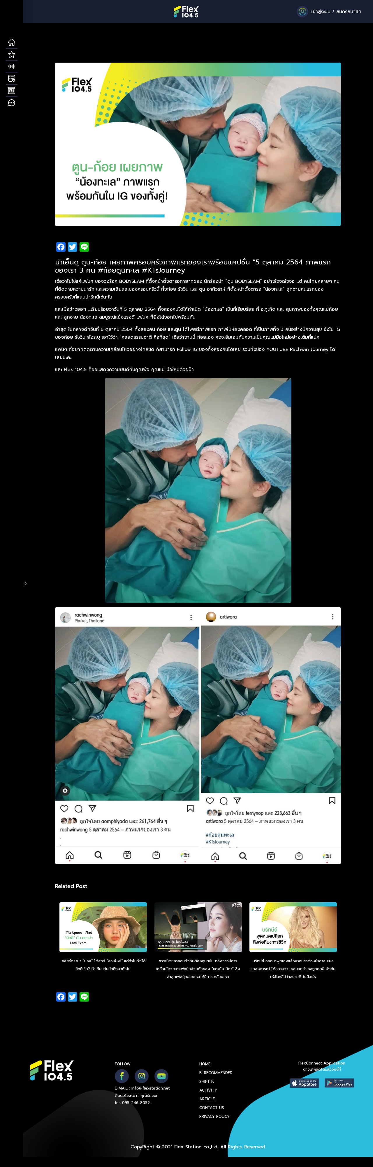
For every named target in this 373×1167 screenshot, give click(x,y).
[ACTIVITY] (11, 79)
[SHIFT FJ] (11, 67)
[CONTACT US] (11, 103)
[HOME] (11, 42)
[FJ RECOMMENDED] (11, 55)
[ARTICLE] (11, 91)
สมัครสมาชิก (348, 11)
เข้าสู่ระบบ (320, 11)
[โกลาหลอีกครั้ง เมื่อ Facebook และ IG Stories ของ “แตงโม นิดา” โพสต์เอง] (198, 927)
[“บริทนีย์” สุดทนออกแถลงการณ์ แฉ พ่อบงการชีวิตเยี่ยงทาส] (293, 927)
